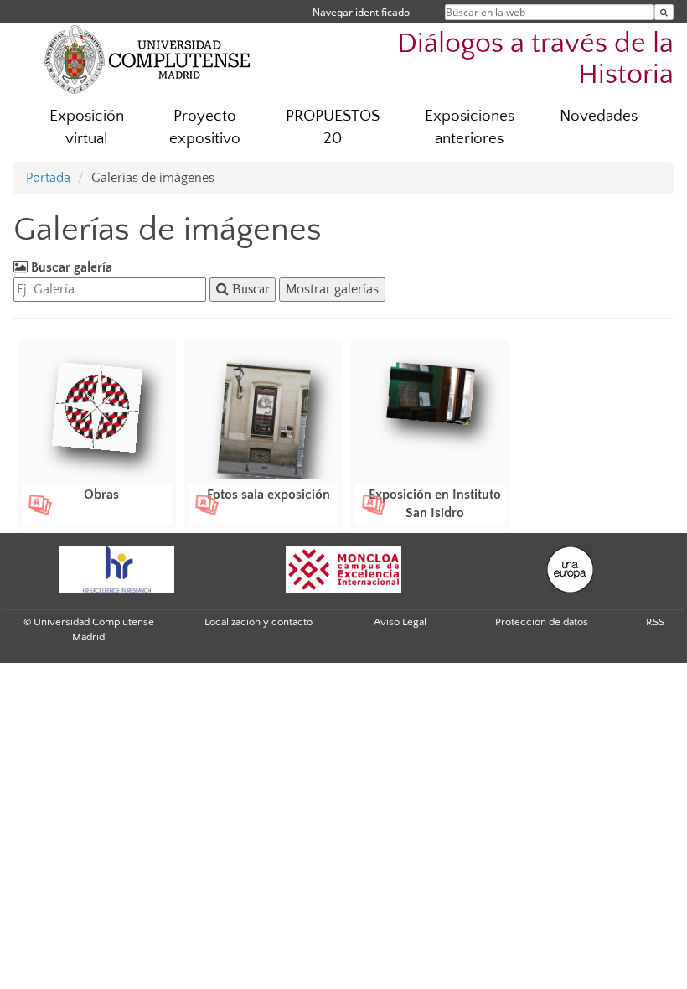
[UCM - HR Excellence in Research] (116, 569)
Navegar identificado (361, 12)
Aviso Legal (400, 622)
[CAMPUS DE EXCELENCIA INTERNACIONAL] (343, 569)
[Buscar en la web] (664, 12)
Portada (48, 177)
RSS (655, 622)
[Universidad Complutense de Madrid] (147, 58)
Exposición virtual (86, 127)
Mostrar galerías (332, 289)
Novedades (599, 116)
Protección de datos (541, 622)
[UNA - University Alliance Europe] (569, 569)
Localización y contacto (258, 622)
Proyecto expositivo (204, 127)
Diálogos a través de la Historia (535, 59)
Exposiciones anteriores (469, 127)
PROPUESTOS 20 (333, 127)
